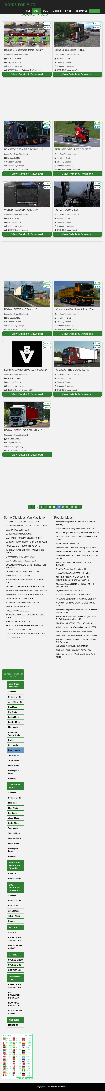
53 (59, 506)
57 (76, 506)
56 (72, 506)
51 (50, 506)
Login (93, 11)
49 (41, 506)
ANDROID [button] (56, 11)
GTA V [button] (45, 11)
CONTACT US (81, 11)
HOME (27, 11)
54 (63, 506)
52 (54, 506)
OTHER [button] (68, 11)
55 (67, 506)
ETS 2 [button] (35, 11)
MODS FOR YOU (20, 5)
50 (46, 506)
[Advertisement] (52, 100)
